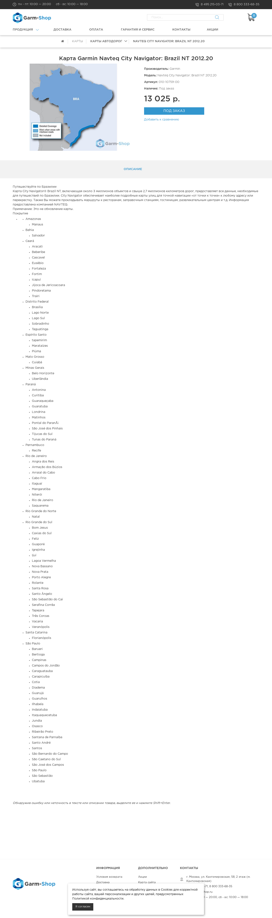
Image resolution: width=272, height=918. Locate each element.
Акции (142, 877)
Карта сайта (147, 882)
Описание (133, 169)
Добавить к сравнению (161, 119)
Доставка (103, 882)
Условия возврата (109, 877)
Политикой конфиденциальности (97, 898)
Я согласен (82, 906)
